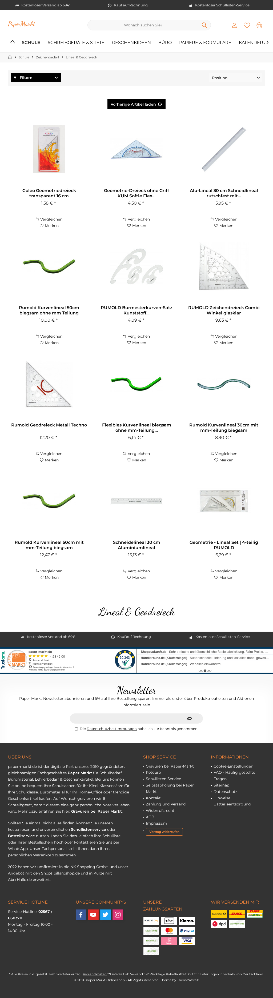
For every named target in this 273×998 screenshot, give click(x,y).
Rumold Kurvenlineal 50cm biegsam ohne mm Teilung (49, 310)
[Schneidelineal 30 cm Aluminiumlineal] (136, 501)
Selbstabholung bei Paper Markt (170, 788)
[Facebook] (81, 914)
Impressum (156, 823)
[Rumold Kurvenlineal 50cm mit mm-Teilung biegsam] (49, 501)
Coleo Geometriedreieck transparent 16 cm (49, 193)
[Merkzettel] (246, 25)
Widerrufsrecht (160, 810)
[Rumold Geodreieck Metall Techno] (49, 384)
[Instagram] (118, 914)
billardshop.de (67, 873)
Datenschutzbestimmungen (112, 728)
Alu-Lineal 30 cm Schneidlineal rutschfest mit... (224, 193)
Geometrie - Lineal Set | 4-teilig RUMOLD (224, 545)
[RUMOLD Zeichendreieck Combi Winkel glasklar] (224, 266)
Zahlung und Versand (166, 804)
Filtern (26, 77)
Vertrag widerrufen (164, 832)
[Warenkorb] (259, 25)
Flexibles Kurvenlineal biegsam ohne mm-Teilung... (136, 427)
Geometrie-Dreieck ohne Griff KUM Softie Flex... (136, 193)
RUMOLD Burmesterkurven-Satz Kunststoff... (136, 310)
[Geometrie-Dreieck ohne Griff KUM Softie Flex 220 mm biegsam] (136, 149)
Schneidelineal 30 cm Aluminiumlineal (136, 545)
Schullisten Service (163, 778)
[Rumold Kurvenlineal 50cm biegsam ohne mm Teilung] (49, 266)
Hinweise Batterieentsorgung (232, 801)
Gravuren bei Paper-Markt (170, 766)
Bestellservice (21, 835)
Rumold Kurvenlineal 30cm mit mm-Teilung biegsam (223, 427)
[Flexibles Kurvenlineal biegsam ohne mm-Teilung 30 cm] (136, 384)
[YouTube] (93, 914)
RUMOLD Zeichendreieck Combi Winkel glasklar (224, 310)
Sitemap (221, 785)
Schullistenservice (88, 829)
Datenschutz (225, 791)
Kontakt (153, 798)
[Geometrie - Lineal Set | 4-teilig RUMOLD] (224, 501)
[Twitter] (105, 914)
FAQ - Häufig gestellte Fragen (234, 775)
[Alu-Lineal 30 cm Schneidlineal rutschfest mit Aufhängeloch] (224, 149)
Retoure (153, 772)
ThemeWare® (188, 980)
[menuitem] (259, 25)
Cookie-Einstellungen (233, 766)
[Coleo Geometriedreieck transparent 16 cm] (49, 149)
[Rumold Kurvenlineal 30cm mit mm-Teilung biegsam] (224, 384)
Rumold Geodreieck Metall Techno (49, 425)
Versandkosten (95, 974)
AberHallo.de (20, 879)
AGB (150, 817)
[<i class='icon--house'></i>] (12, 43)
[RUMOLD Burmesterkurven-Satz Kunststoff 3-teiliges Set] (136, 266)
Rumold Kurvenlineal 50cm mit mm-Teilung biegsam (49, 545)
